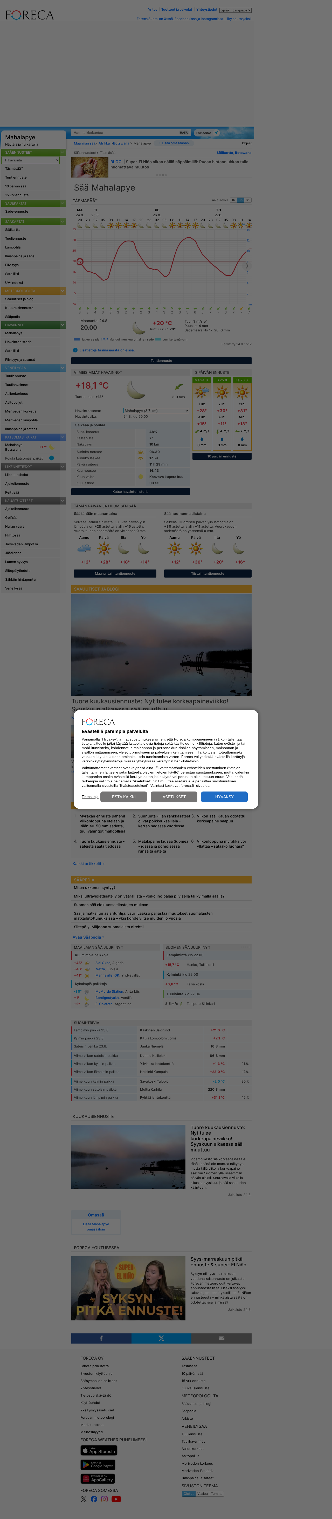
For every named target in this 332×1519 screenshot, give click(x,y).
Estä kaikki (124, 797)
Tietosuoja (90, 797)
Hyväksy (224, 797)
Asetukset (174, 797)
